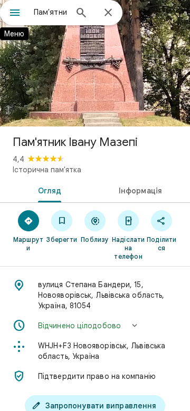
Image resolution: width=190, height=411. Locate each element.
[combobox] (50, 12)
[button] (95, 325)
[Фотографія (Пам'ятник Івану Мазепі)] (95, 63)
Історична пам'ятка (47, 169)
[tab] (47, 189)
